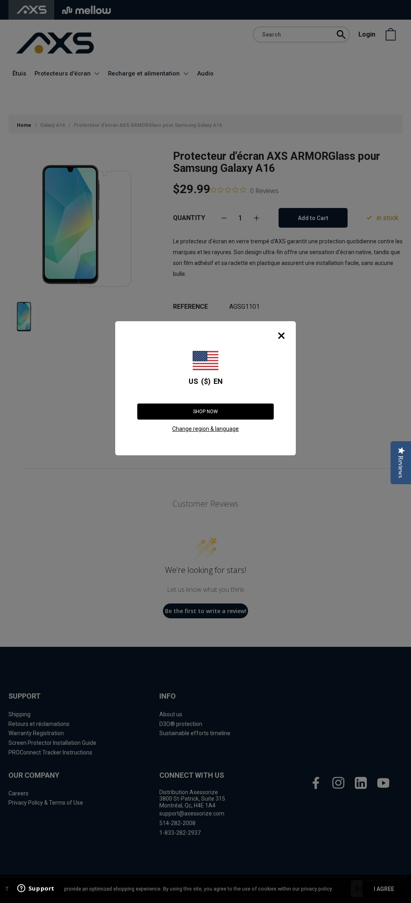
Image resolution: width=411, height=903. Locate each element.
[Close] (281, 335)
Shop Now (205, 411)
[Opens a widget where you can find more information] (35, 889)
